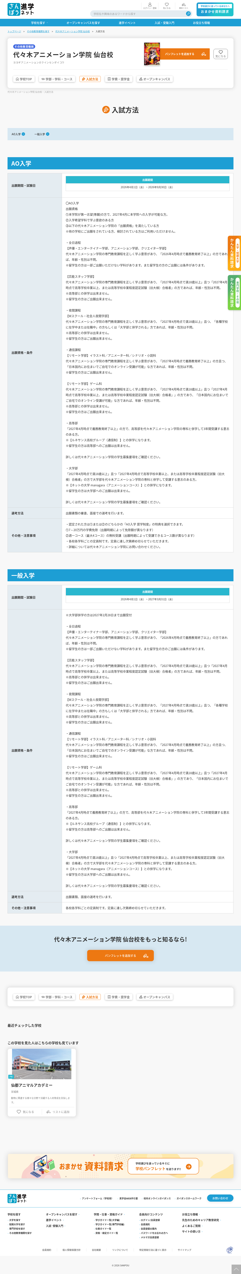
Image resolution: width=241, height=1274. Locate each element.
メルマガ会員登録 (150, 1237)
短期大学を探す (17, 1224)
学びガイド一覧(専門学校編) (109, 1224)
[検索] (188, 13)
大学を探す (15, 1220)
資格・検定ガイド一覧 (106, 1233)
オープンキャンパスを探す (61, 1214)
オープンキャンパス (156, 79)
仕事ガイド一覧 (103, 1228)
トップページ (14, 31)
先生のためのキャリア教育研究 (200, 1220)
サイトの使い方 (191, 1231)
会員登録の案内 (149, 1228)
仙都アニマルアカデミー (32, 1085)
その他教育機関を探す (38, 31)
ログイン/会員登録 (150, 1220)
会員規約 (145, 1224)
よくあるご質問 (191, 1226)
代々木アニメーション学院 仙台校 (72, 31)
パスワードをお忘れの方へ (154, 1233)
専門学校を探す (17, 1228)
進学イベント (54, 1220)
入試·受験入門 (54, 1226)
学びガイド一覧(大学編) (107, 1220)
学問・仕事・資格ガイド (108, 1214)
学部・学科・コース (59, 79)
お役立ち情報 (190, 1214)
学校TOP (26, 79)
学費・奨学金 (121, 79)
